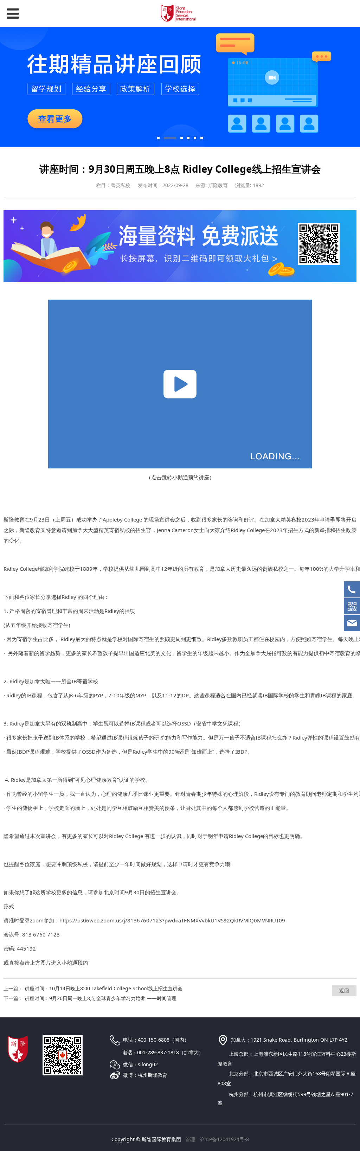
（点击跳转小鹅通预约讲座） (180, 477)
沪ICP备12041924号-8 (224, 1139)
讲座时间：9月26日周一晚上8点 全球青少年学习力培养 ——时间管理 (100, 998)
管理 (190, 1139)
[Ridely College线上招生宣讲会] (180, 383)
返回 (344, 990)
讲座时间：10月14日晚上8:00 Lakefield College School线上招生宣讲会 (103, 988)
